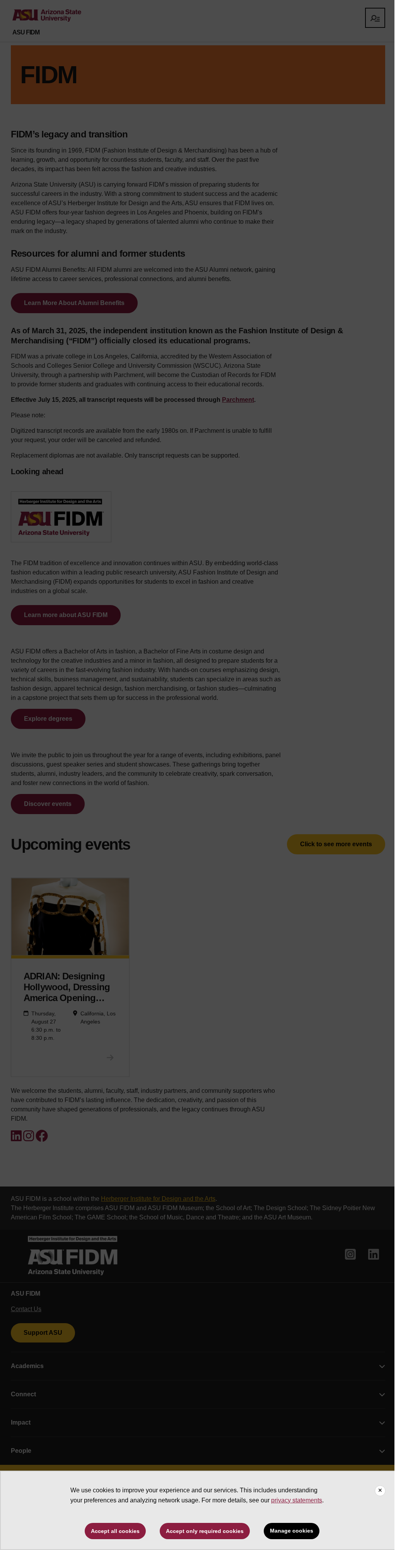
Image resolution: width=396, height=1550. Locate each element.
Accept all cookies (115, 1531)
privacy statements (296, 1500)
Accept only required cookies (205, 1531)
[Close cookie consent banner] (380, 1490)
